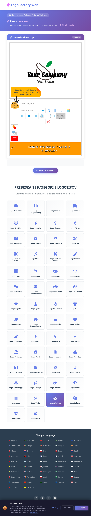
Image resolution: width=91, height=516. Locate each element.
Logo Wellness (25, 15)
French (60, 456)
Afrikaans (30, 440)
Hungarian (62, 461)
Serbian (61, 477)
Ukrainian (30, 487)
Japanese (46, 467)
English (14, 440)
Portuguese (15, 477)
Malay (29, 472)
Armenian (77, 440)
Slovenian (15, 482)
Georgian (77, 456)
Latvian (76, 467)
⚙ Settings (55, 508)
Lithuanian (15, 472)
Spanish (30, 482)
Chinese (14, 451)
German (14, 461)
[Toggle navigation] (81, 5)
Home (14, 15)
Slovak (76, 477)
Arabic (60, 440)
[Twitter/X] (42, 498)
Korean (61, 467)
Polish (76, 472)
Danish (60, 451)
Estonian (14, 456)
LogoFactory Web (24, 5)
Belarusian (47, 446)
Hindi (45, 461)
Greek (29, 461)
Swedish (61, 482)
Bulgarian (61, 446)
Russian (45, 477)
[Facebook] (36, 498)
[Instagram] (48, 498)
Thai (75, 482)
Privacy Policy (34, 513)
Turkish (14, 487)
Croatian (30, 451)
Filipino (30, 456)
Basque (30, 446)
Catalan (76, 446)
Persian (61, 472)
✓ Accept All (81, 508)
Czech (45, 451)
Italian (29, 467)
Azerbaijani (15, 446)
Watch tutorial (68, 25)
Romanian (31, 477)
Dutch (76, 451)
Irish (13, 467)
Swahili (45, 482)
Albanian (46, 440)
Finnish (45, 456)
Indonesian (78, 461)
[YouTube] (55, 498)
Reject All (67, 508)
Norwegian (47, 472)
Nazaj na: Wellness (47, 170)
